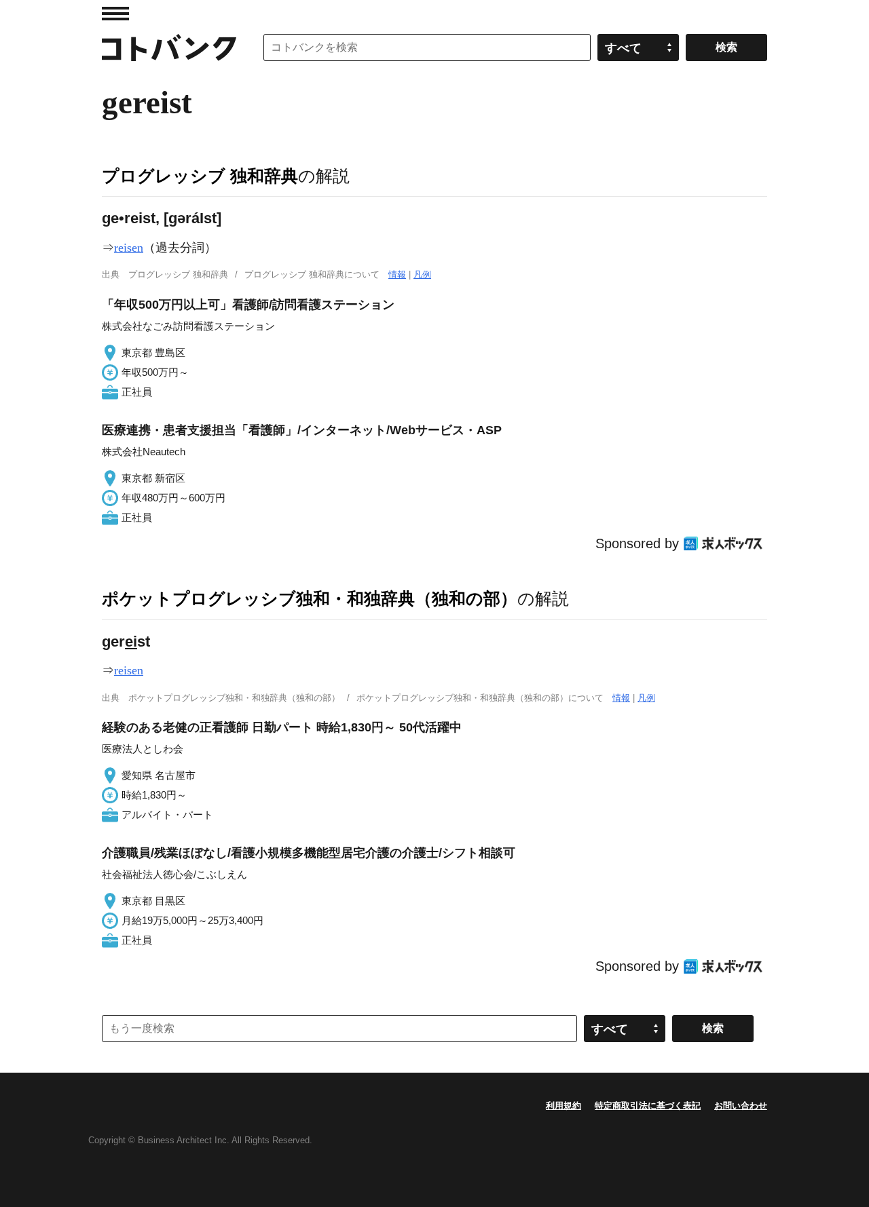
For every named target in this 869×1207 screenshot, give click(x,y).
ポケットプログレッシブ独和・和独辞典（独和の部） (309, 598)
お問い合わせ (740, 1105)
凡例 (422, 274)
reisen (128, 247)
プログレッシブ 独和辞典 (200, 175)
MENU (115, 13)
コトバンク (169, 47)
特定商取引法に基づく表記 (648, 1105)
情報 (397, 274)
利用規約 (563, 1105)
